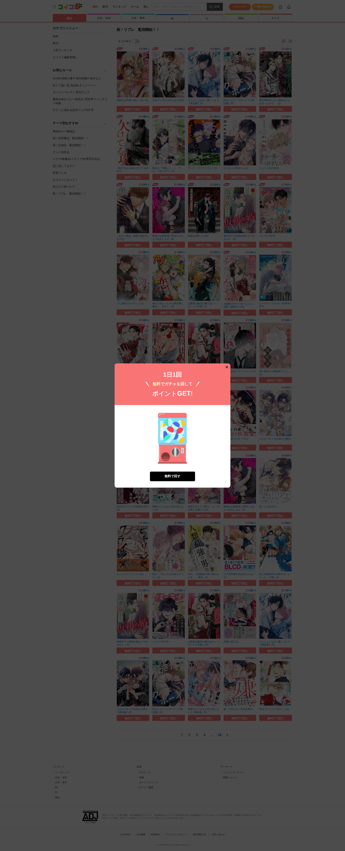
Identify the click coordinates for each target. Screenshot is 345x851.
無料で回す (172, 476)
